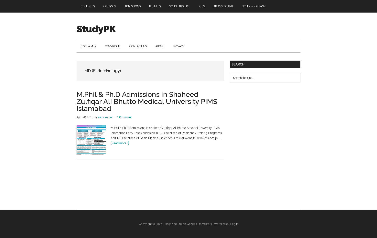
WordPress (221, 223)
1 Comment (124, 117)
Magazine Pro (173, 223)
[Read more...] (120, 143)
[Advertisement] (259, 149)
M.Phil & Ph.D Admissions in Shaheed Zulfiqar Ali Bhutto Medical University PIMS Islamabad (147, 101)
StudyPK (96, 29)
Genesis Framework (199, 223)
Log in (234, 223)
